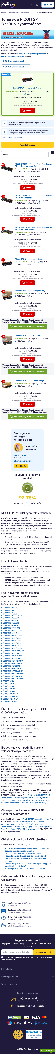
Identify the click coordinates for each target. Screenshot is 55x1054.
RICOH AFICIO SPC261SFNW (12, 679)
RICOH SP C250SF (8, 689)
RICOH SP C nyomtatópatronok (15, 67)
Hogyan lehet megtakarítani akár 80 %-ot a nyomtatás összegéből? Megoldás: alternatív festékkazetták (28, 132)
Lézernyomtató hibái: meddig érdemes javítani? (23, 853)
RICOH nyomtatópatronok (13, 61)
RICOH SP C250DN (8, 684)
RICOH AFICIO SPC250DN (11, 663)
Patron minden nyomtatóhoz (19, 13)
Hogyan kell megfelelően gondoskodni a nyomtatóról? (26, 856)
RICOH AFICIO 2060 (9, 610)
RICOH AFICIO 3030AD (10, 618)
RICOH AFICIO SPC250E (10, 666)
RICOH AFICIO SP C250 (10, 658)
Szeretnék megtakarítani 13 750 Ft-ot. (29, 416)
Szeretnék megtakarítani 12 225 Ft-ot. (29, 326)
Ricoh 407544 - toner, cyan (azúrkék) (30, 291)
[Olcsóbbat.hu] (34, 1032)
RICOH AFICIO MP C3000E (11, 648)
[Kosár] (37, 5)
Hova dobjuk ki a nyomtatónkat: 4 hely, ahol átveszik (25, 869)
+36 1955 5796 (20, 455)
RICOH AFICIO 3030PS (10, 623)
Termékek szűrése (27, 145)
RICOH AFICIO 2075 (9, 613)
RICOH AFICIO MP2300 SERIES (13, 651)
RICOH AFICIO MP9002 (10, 628)
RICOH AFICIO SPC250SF (11, 668)
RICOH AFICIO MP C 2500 (11, 633)
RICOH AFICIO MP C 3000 (11, 636)
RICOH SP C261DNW (9, 699)
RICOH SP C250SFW (9, 691)
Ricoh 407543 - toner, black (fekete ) (27, 88)
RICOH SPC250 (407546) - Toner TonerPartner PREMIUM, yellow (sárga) (33, 228)
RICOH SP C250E (8, 686)
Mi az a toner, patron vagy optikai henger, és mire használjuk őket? (26, 123)
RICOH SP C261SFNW (10, 701)
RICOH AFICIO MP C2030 (11, 641)
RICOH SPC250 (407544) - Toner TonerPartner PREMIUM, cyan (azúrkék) (33, 165)
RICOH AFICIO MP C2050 (11, 643)
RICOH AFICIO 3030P (9, 620)
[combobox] (25, 154)
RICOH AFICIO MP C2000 (11, 638)
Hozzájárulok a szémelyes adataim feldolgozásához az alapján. (26, 958)
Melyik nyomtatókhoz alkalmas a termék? (27, 97)
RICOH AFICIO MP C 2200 (11, 630)
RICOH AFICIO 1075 (9, 608)
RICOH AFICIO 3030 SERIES (12, 615)
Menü (49, 5)
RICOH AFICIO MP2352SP (11, 656)
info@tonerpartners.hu (23, 461)
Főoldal (3, 13)
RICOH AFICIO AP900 (9, 625)
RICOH (34, 13)
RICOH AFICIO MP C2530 (11, 646)
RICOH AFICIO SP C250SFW (12, 661)
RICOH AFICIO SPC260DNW (12, 671)
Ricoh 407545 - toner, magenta (27, 336)
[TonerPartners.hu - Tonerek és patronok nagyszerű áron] (8, 4)
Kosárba (29, 111)
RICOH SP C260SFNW (10, 696)
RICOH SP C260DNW (9, 694)
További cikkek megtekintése (12, 137)
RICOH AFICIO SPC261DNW (12, 676)
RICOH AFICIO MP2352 (10, 653)
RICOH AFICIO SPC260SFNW (12, 674)
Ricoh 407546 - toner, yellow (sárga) (30, 381)
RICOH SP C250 (7, 681)
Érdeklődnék (21, 466)
